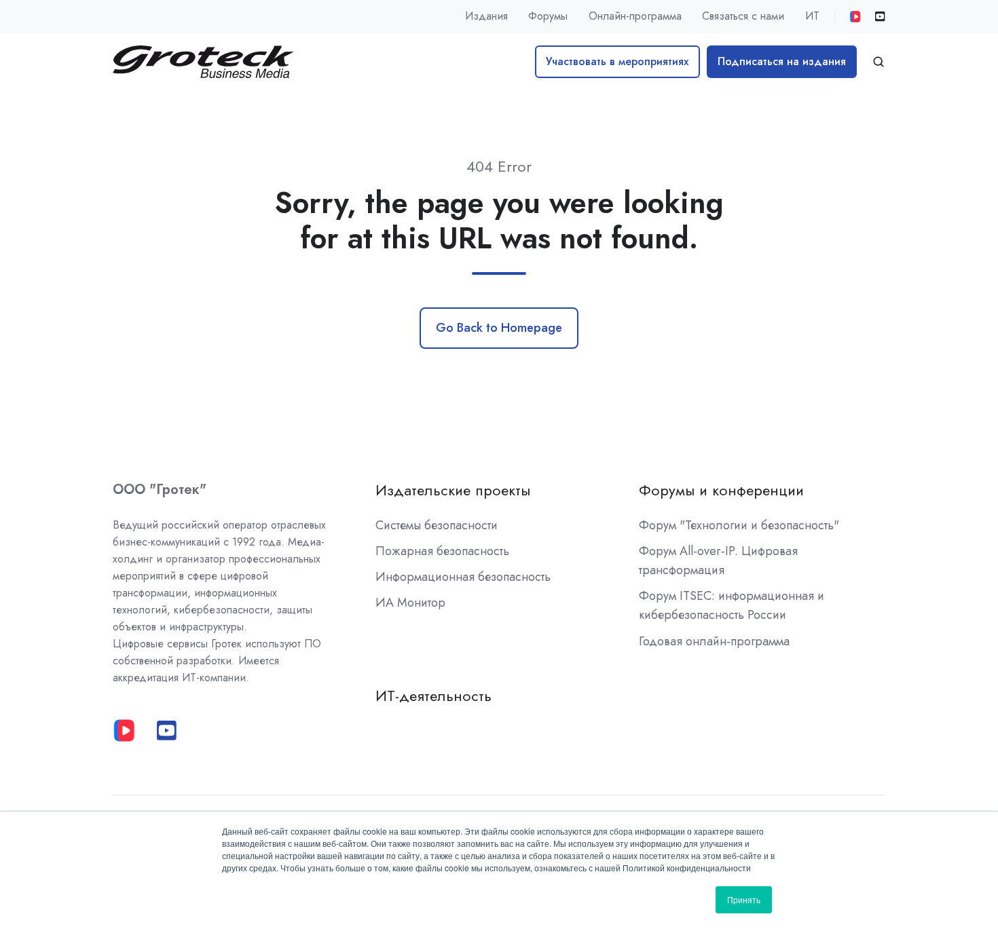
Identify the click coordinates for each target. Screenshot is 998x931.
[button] (878, 62)
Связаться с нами (743, 16)
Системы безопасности (436, 525)
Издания (486, 16)
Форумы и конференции (721, 490)
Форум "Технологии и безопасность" (739, 525)
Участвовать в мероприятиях (617, 61)
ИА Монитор (410, 602)
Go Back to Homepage (499, 328)
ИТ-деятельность (433, 695)
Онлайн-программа (635, 16)
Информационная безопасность (463, 577)
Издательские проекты (452, 490)
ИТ (812, 16)
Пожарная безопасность (442, 551)
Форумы (548, 16)
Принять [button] (743, 899)
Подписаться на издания (782, 61)
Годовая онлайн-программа (714, 641)
